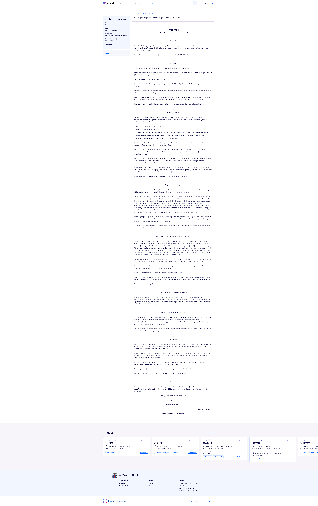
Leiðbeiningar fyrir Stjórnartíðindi (188, 483)
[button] (201, 3)
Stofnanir (192, 502)
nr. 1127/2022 (194, 490)
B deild (151, 486)
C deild (151, 488)
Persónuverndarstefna (202, 502)
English (213, 502)
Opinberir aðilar (147, 3)
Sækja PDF (108, 53)
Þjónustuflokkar (124, 3)
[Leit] (195, 3)
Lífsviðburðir (135, 3)
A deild (151, 483)
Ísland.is (111, 501)
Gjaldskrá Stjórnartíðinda (186, 488)
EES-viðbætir (182, 486)
